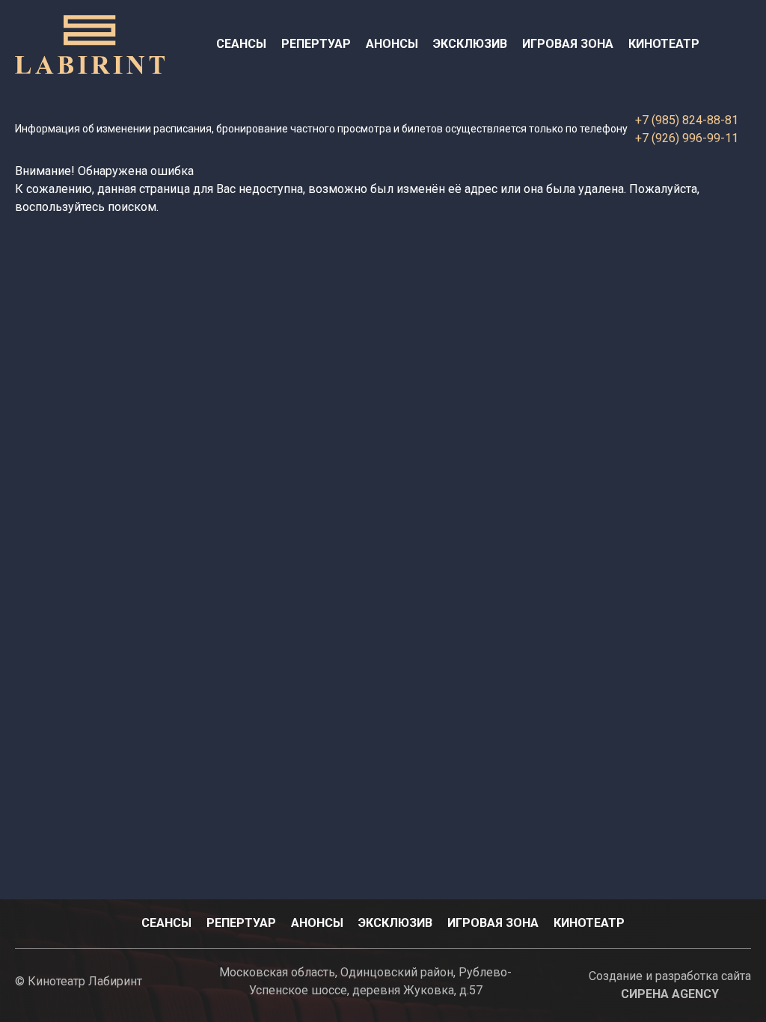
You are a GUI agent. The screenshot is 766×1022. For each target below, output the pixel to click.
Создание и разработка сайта (670, 985)
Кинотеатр (663, 44)
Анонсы (392, 44)
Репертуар (316, 44)
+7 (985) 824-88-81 (686, 120)
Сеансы (241, 44)
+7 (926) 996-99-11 (686, 138)
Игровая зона (567, 44)
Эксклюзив (470, 44)
